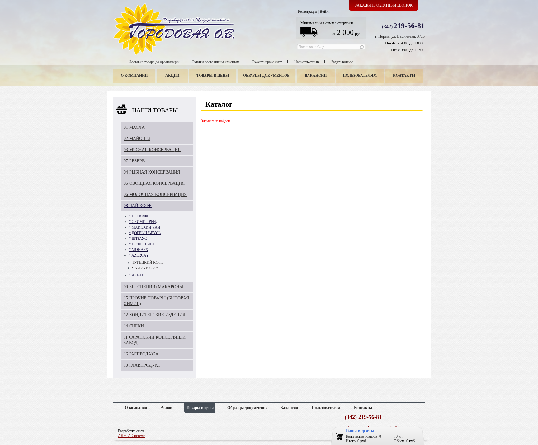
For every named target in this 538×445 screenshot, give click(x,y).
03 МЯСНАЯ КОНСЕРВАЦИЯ (152, 149)
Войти (324, 11)
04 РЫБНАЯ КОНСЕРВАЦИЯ (152, 172)
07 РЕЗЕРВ (134, 161)
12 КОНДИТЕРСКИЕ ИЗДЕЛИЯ (154, 315)
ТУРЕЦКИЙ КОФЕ (147, 262)
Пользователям (360, 75)
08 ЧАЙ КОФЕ (138, 205)
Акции (172, 75)
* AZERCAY (139, 255)
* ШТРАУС (138, 238)
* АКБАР (136, 275)
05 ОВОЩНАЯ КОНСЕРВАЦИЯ (154, 183)
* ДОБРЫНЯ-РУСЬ (145, 233)
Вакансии (316, 75)
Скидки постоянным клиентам (215, 62)
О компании (134, 75)
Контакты (404, 75)
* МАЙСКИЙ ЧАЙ (144, 227)
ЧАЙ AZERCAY (145, 268)
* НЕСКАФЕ (139, 216)
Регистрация (307, 11)
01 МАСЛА (134, 127)
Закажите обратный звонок (384, 5)
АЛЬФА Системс (131, 435)
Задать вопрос (342, 62)
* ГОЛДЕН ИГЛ (141, 244)
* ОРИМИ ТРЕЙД (143, 222)
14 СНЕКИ (134, 326)
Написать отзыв (306, 62)
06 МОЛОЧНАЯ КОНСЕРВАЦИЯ (155, 194)
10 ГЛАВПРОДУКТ (142, 365)
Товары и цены (212, 75)
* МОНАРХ (138, 250)
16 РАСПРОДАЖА (141, 354)
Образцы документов (266, 75)
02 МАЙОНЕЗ (137, 138)
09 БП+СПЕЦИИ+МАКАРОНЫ (153, 287)
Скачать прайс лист (267, 62)
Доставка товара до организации (154, 62)
